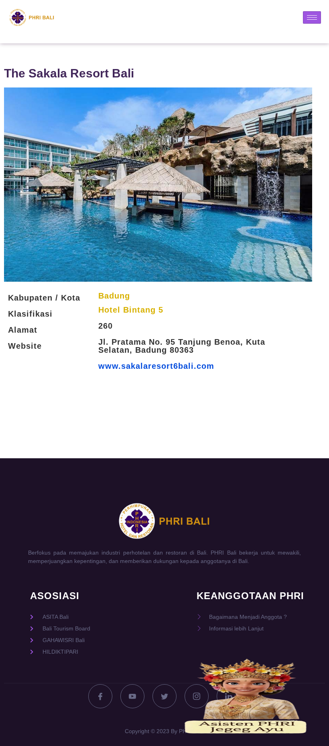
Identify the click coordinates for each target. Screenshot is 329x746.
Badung (114, 295)
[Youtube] (132, 696)
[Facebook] (100, 696)
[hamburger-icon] (312, 17)
